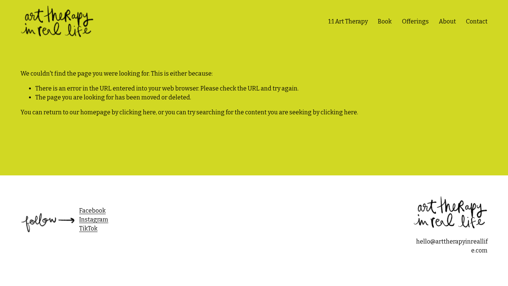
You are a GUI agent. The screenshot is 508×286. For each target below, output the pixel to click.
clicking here (137, 112)
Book (385, 21)
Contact (477, 21)
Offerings (415, 21)
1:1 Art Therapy (348, 21)
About (447, 21)
